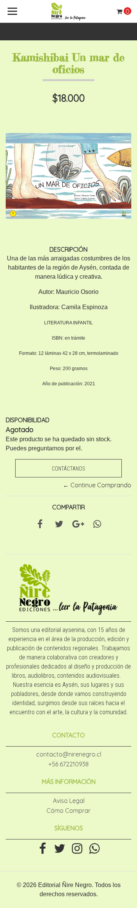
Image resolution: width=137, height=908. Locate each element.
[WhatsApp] (94, 849)
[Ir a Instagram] (77, 849)
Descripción (68, 249)
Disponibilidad (27, 420)
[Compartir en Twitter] (59, 525)
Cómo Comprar (68, 810)
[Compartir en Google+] (78, 525)
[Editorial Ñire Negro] (68, 11)
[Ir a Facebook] (43, 849)
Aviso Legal (68, 800)
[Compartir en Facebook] (40, 525)
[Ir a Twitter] (60, 849)
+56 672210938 (68, 764)
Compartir (68, 507)
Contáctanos (68, 469)
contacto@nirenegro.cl (68, 754)
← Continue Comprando (97, 485)
